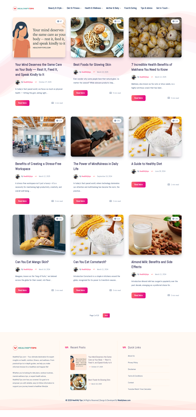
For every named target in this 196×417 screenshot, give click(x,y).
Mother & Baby (112, 8)
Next (106, 315)
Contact (131, 382)
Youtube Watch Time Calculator (139, 389)
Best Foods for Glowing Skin (92, 64)
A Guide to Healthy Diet (146, 164)
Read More (23, 103)
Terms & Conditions (135, 376)
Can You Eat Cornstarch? (89, 262)
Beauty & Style (55, 8)
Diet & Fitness (73, 8)
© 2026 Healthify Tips (74, 400)
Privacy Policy (133, 362)
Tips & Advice (146, 8)
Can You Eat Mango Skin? (32, 262)
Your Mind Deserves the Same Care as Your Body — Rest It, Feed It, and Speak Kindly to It (38, 69)
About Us (131, 356)
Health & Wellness (93, 8)
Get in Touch (162, 8)
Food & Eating (130, 8)
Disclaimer (132, 369)
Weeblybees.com (124, 400)
